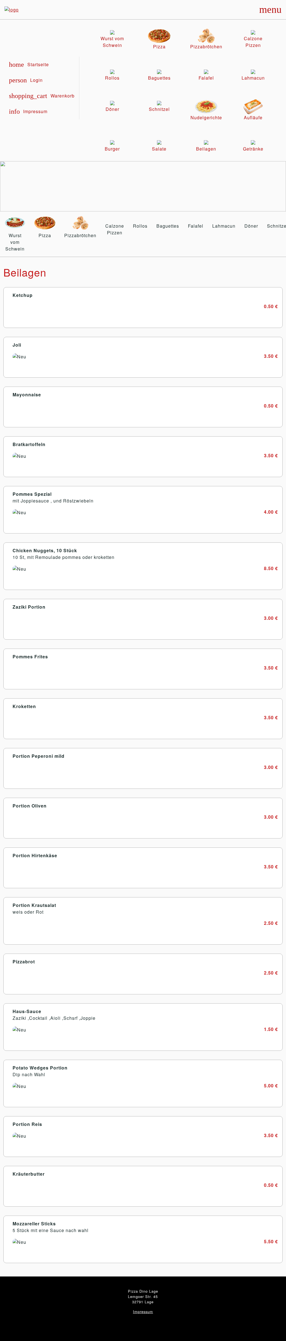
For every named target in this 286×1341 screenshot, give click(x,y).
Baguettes (167, 226)
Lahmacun (223, 226)
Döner (251, 226)
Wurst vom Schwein (15, 242)
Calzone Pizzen (114, 229)
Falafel (195, 226)
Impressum (143, 1311)
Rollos (140, 226)
